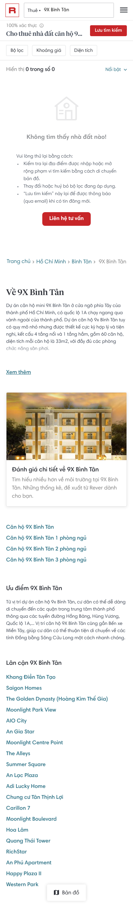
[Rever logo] (12, 10)
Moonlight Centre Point (34, 743)
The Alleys (18, 754)
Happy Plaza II (23, 874)
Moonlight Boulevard (31, 819)
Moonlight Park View (31, 710)
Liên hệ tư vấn (66, 219)
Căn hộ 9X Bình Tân (30, 527)
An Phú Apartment (28, 863)
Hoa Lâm (17, 830)
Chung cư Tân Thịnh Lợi (34, 798)
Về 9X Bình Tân (35, 293)
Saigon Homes (24, 688)
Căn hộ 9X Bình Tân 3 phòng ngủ (46, 560)
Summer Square (26, 765)
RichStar (16, 852)
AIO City (16, 721)
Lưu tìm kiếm (108, 30)
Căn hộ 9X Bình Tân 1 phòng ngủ (46, 538)
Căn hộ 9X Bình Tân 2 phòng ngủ (46, 549)
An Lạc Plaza (22, 776)
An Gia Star (20, 732)
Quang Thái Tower (28, 841)
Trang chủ (19, 262)
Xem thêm (18, 373)
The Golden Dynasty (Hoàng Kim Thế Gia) (57, 699)
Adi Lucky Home (26, 787)
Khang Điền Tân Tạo (31, 677)
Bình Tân (82, 262)
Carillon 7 (18, 808)
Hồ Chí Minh (51, 262)
